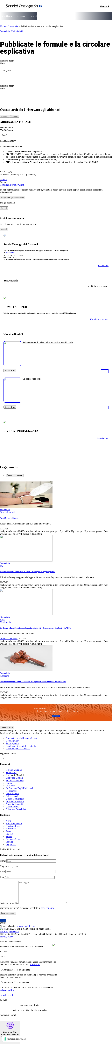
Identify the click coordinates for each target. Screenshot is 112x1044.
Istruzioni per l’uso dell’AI (18, 748)
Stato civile (13, 26)
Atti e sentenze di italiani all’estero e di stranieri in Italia (47, 342)
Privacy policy (12, 743)
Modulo (3, 179)
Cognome (4, 866)
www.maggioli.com (26, 926)
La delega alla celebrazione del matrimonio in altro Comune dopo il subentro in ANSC (35, 628)
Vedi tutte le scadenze (97, 286)
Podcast (9, 834)
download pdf (6, 995)
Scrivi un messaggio (9, 903)
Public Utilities (12, 793)
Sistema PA (11, 772)
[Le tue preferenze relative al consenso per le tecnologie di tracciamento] (15, 1039)
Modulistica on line (14, 780)
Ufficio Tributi (12, 806)
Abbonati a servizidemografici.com (22, 738)
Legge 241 (11, 844)
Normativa (11, 828)
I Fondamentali (69, 16)
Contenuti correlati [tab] (14, 475)
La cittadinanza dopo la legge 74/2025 (45, 16)
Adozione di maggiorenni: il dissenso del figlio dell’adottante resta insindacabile (33, 681)
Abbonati (56, 716)
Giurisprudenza (13, 826)
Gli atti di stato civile (31, 379)
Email (2, 871)
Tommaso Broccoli (9, 638)
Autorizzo (8, 969)
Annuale (4, 116)
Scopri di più (10, 252)
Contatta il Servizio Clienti (12, 185)
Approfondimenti (14, 823)
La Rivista (10, 785)
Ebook (9, 836)
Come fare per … (21, 16)
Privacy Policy (6, 936)
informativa (35, 964)
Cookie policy (12, 740)
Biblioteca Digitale (14, 778)
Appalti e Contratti (14, 804)
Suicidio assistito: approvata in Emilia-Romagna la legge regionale (27, 572)
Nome (3, 861)
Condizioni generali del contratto (21, 746)
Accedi (4, 208)
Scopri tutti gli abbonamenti (12, 197)
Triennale (14, 116)
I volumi (10, 783)
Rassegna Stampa (14, 839)
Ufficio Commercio (15, 799)
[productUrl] (12, 365)
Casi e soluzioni (83, 16)
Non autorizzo (23, 969)
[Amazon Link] (104, 371)
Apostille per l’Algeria (9, 518)
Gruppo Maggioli (14, 770)
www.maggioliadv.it (9, 931)
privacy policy (47, 908)
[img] (53, 945)
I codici (9, 842)
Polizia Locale (12, 796)
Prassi (8, 831)
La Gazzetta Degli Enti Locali (19, 788)
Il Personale (11, 791)
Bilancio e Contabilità (16, 809)
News (8, 821)
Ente (2, 877)
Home (3, 26)
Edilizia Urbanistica (15, 801)
